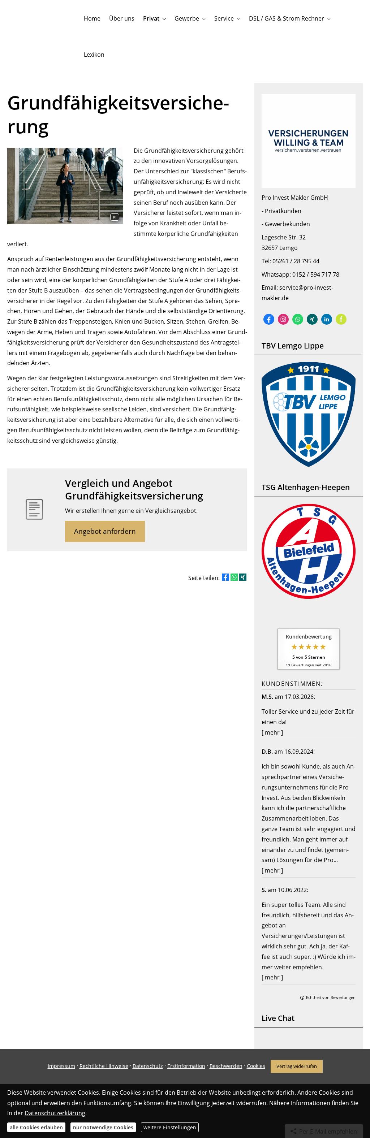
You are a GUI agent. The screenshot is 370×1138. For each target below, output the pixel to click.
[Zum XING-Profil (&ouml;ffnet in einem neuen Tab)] (312, 319)
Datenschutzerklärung (55, 1113)
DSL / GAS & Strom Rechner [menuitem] (286, 18)
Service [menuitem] (224, 18)
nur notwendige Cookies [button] (103, 1127)
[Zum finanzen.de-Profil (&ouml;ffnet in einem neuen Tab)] (341, 319)
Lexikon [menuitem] (94, 55)
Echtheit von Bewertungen (331, 997)
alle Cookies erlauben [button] (36, 1127)
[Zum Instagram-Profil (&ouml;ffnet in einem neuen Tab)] (283, 319)
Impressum (61, 1066)
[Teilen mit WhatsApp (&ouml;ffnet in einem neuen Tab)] (234, 577)
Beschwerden (226, 1066)
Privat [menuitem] (151, 18)
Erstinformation (186, 1066)
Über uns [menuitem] (121, 18)
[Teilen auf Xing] (242, 577)
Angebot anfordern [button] (105, 531)
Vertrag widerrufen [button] (296, 1066)
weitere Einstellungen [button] (169, 1127)
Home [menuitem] (92, 18)
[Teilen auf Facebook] (225, 577)
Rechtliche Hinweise (103, 1066)
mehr (272, 732)
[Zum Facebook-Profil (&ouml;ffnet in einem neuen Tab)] (268, 319)
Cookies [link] (256, 1066)
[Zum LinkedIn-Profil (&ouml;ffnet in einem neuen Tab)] (326, 319)
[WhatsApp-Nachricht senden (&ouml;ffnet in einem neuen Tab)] (297, 319)
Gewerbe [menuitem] (187, 18)
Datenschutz (148, 1066)
